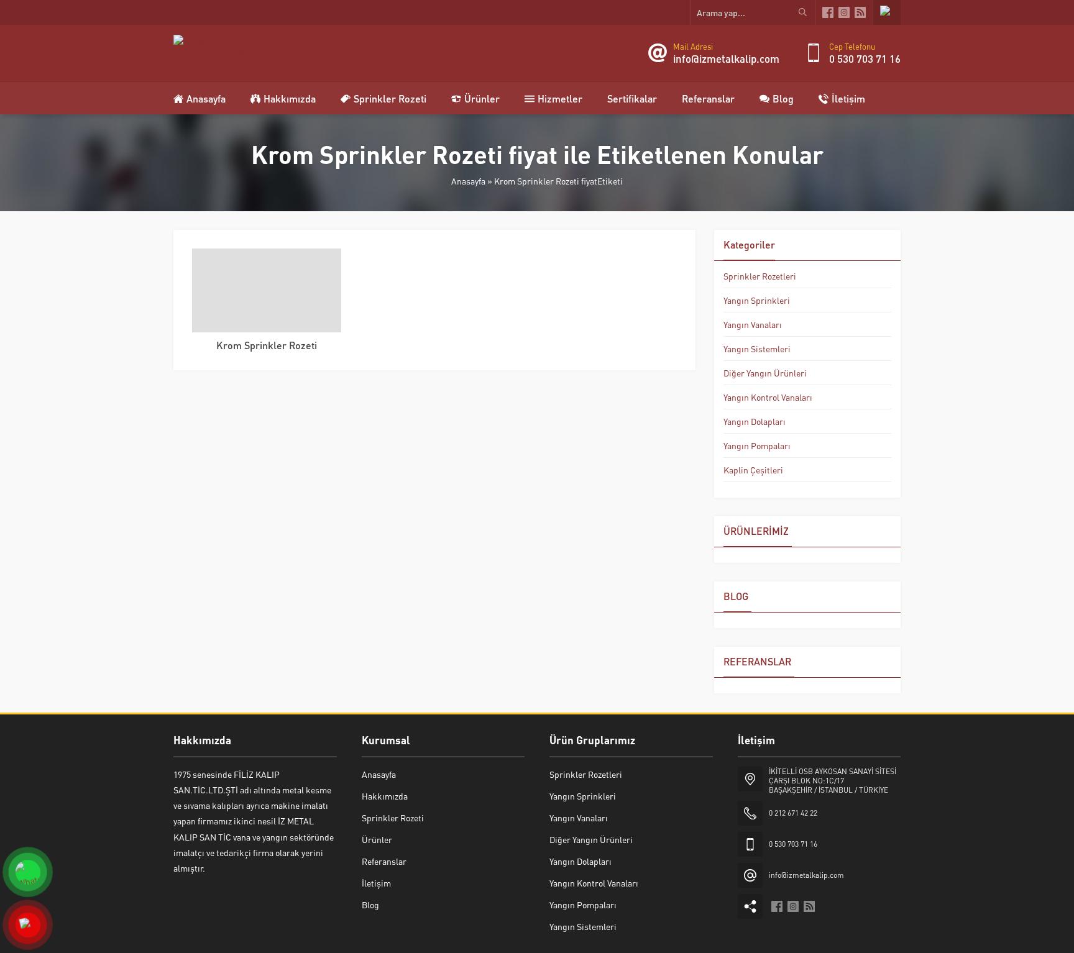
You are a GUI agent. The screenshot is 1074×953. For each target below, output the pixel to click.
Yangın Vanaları (752, 324)
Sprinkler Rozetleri (759, 275)
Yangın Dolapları (754, 421)
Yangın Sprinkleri (756, 300)
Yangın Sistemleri (757, 348)
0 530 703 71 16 (865, 58)
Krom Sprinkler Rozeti (266, 345)
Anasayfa (468, 180)
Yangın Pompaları (757, 445)
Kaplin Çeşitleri (753, 469)
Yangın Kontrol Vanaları (767, 397)
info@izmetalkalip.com (726, 58)
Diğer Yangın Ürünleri (765, 372)
